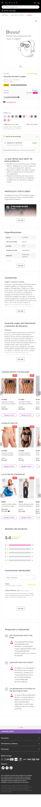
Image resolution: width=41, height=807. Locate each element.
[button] (38, 3)
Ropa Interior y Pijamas (17, 15)
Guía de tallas (33, 124)
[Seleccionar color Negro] (20, 116)
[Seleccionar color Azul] (35, 116)
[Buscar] (4, 7)
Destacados (5, 749)
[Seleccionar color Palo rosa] (8, 120)
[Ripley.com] (11, 2)
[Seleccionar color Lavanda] (4, 120)
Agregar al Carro (9, 415)
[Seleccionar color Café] (31, 116)
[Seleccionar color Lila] (4, 116)
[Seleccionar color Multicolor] (24, 116)
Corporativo (5, 738)
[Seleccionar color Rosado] (8, 116)
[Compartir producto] (36, 21)
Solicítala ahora (11, 102)
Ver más (20, 220)
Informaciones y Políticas (9, 743)
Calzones (29, 15)
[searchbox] (22, 7)
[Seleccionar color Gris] (16, 116)
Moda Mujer (4, 15)
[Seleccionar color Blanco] (27, 116)
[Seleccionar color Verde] (12, 116)
